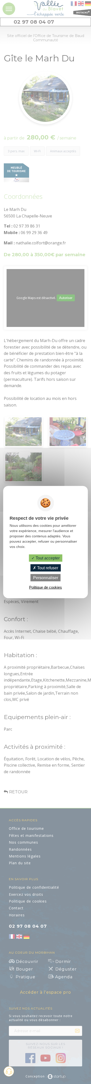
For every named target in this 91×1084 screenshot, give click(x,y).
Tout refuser (47, 568)
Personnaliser (45, 578)
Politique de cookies (45, 587)
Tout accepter (47, 558)
